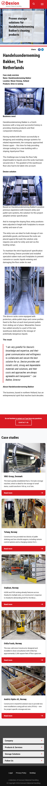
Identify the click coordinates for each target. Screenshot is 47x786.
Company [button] (9, 740)
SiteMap (33, 773)
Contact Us (24, 422)
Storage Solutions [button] (12, 754)
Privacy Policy (21, 773)
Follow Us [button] (9, 760)
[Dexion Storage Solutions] (11, 4)
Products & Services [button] (13, 747)
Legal (11, 773)
